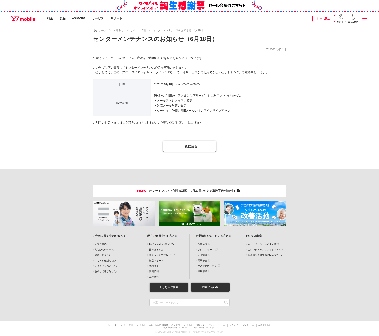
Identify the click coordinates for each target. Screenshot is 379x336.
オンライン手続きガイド (162, 255)
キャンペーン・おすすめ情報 (263, 244)
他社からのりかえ (104, 249)
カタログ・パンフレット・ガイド (265, 249)
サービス (98, 18)
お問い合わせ (210, 287)
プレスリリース (206, 249)
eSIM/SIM (78, 18)
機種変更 (154, 265)
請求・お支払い (103, 255)
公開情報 (202, 255)
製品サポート (156, 260)
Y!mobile (22, 18)
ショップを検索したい (106, 265)
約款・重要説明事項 (158, 325)
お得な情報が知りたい (106, 271)
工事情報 (154, 276)
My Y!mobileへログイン (161, 244)
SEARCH (226, 302)
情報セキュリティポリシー (209, 325)
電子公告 (202, 260)
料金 (50, 18)
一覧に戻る (189, 146)
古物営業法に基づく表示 (204, 328)
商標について (135, 325)
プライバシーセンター (240, 325)
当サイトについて (117, 325)
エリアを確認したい (105, 260)
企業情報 (202, 244)
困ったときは (156, 249)
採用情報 (202, 271)
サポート (116, 18)
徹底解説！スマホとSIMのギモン (265, 255)
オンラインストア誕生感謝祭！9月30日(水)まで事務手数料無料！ (187, 190)
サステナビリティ (207, 265)
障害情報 (154, 271)
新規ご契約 (101, 244)
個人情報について (180, 325)
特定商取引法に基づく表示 (176, 328)
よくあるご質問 (168, 287)
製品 (63, 18)
